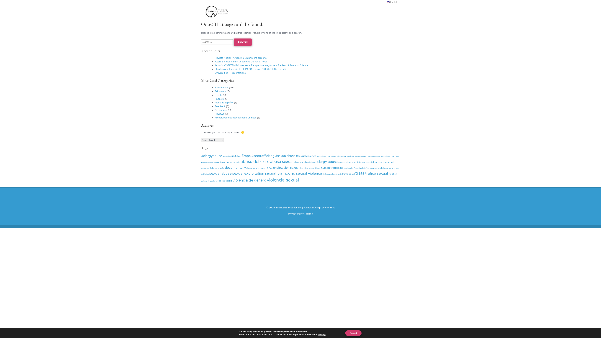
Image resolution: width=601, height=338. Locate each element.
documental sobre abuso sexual (377, 162)
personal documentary (384, 167)
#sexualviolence (306, 156)
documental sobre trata (212, 167)
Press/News (221, 87)
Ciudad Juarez (311, 162)
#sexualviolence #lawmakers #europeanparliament (361, 156)
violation (393, 173)
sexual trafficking (280, 173)
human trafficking (332, 168)
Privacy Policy (296, 213)
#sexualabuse (285, 156)
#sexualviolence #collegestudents (329, 156)
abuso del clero (255, 161)
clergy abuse (327, 161)
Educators (220, 91)
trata (360, 173)
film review (304, 168)
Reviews (219, 114)
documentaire (355, 162)
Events (218, 95)
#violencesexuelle (233, 162)
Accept (353, 333)
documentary (235, 167)
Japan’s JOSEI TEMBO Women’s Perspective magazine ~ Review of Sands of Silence (261, 65)
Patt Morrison (367, 168)
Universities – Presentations (230, 73)
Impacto (219, 99)
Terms (309, 213)
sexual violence (309, 173)
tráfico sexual (376, 173)
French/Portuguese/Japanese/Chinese (235, 117)
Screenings (221, 110)
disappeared (342, 162)
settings (322, 334)
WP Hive (330, 207)
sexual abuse (220, 173)
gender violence (314, 168)
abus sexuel (300, 162)
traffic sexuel (348, 173)
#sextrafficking (263, 155)
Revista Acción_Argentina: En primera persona (241, 58)
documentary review (256, 167)
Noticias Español (224, 102)
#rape (246, 155)
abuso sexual (281, 161)
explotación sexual (286, 168)
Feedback (220, 106)
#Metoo (236, 156)
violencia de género (249, 180)
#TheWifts (222, 162)
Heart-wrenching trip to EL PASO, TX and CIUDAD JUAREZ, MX (250, 69)
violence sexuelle (224, 180)
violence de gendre (208, 181)
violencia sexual (283, 180)
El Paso (269, 168)
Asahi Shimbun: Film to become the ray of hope (241, 61)
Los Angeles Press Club (353, 168)
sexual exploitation (248, 173)
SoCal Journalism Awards (332, 174)
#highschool (227, 156)
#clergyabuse (211, 155)
